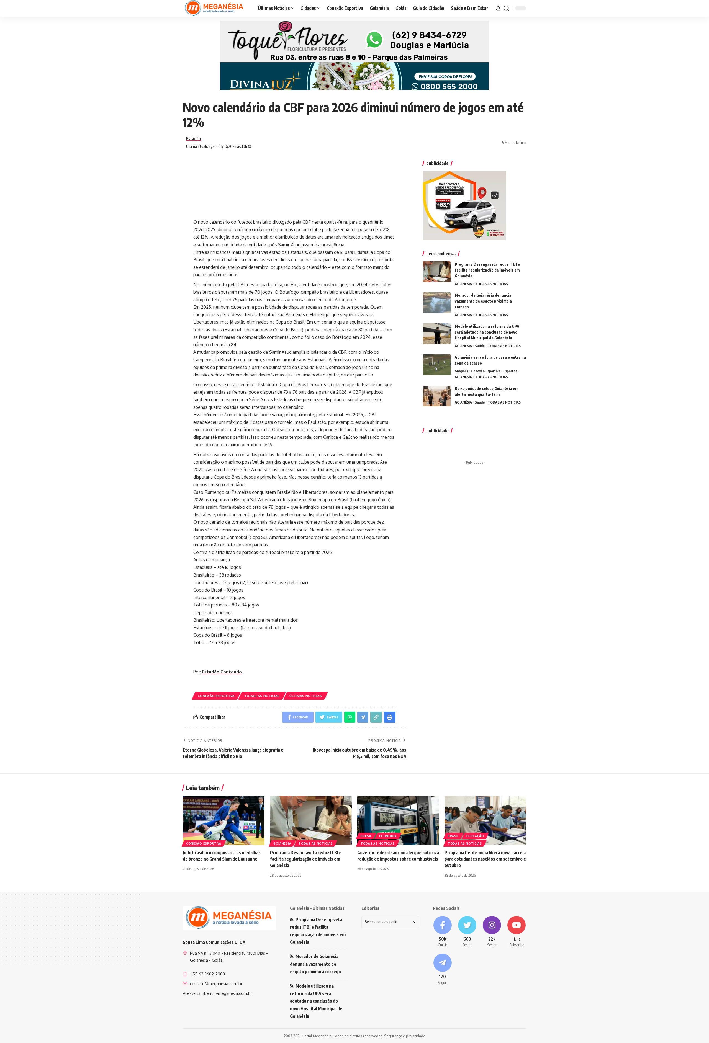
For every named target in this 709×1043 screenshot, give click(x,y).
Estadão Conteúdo (222, 672)
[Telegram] (442, 969)
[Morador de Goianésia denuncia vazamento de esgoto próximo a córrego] (437, 302)
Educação (475, 836)
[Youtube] (516, 932)
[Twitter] (467, 932)
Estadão (193, 138)
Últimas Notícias (305, 696)
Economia (388, 836)
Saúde (480, 346)
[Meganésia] (214, 8)
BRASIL (366, 836)
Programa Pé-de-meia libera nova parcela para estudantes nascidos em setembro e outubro (485, 859)
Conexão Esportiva (216, 696)
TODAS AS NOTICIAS (262, 696)
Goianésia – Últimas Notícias (317, 908)
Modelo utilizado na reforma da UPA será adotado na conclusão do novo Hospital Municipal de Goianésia (487, 332)
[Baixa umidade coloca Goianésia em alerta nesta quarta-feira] (437, 396)
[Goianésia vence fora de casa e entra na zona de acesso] (437, 364)
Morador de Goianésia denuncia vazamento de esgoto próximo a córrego (483, 301)
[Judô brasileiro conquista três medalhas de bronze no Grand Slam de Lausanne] (223, 820)
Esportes (510, 371)
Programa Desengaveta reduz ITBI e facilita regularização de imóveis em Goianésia (487, 270)
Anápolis (461, 371)
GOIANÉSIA (463, 284)
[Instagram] (492, 932)
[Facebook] (442, 932)
